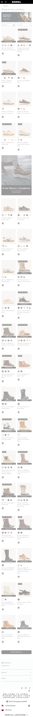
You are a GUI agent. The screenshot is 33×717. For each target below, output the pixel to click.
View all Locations (15, 715)
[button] (2, 2)
